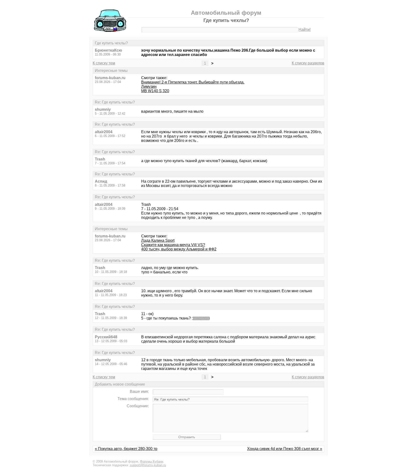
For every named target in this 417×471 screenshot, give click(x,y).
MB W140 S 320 (155, 91)
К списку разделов (308, 63)
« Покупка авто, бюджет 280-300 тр (126, 449)
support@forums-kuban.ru (148, 465)
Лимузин (149, 86)
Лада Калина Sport (157, 240)
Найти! (305, 30)
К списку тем (104, 63)
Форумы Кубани (151, 461)
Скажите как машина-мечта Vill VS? (173, 245)
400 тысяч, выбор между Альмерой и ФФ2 (178, 249)
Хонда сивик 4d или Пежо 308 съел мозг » (284, 449)
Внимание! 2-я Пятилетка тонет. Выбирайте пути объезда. (192, 82)
